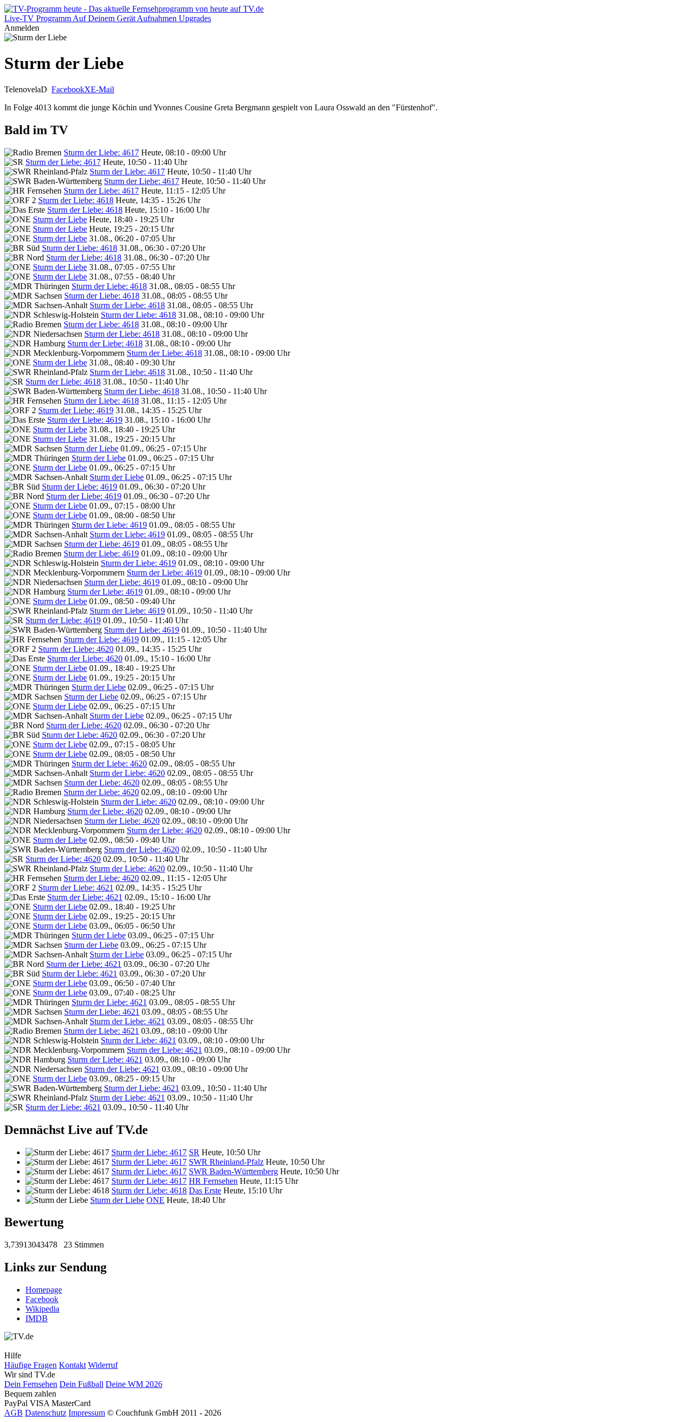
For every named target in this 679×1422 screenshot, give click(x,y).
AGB (13, 1412)
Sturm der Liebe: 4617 (101, 152)
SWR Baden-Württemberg (233, 1171)
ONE (155, 1200)
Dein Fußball (81, 1384)
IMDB (36, 1318)
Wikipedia (42, 1308)
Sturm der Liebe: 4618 (76, 200)
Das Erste (205, 1190)
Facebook (67, 89)
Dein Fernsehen (30, 1384)
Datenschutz (45, 1412)
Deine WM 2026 (134, 1384)
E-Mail (102, 89)
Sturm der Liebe (60, 219)
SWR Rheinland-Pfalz (226, 1161)
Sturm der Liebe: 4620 (76, 648)
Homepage (43, 1289)
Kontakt (72, 1364)
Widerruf (103, 1364)
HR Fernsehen (213, 1180)
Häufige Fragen (30, 1364)
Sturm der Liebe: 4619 (76, 410)
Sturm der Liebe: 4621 (76, 887)
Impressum (86, 1412)
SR (194, 1152)
